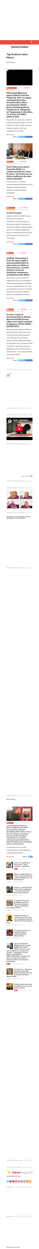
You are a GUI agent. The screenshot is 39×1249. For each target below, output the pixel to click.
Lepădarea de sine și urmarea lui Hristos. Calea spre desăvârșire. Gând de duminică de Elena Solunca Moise (19, 919)
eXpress (27, 88)
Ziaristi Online (19, 46)
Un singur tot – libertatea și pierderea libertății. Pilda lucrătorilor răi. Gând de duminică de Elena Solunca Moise (19, 972)
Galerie (11, 161)
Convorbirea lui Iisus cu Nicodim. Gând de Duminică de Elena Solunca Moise (22, 933)
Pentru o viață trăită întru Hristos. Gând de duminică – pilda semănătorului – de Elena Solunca (23, 876)
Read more (10, 134)
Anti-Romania (12, 88)
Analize (11, 253)
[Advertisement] (19, 19)
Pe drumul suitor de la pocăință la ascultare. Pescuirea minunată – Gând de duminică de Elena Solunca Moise (17, 904)
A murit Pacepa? (14, 213)
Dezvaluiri (11, 207)
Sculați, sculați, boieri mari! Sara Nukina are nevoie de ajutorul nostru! (23, 986)
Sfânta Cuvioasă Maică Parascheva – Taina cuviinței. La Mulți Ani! (22, 864)
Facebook (29, 137)
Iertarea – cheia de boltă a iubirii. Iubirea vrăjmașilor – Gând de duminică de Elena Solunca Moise (23, 890)
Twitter (22, 137)
